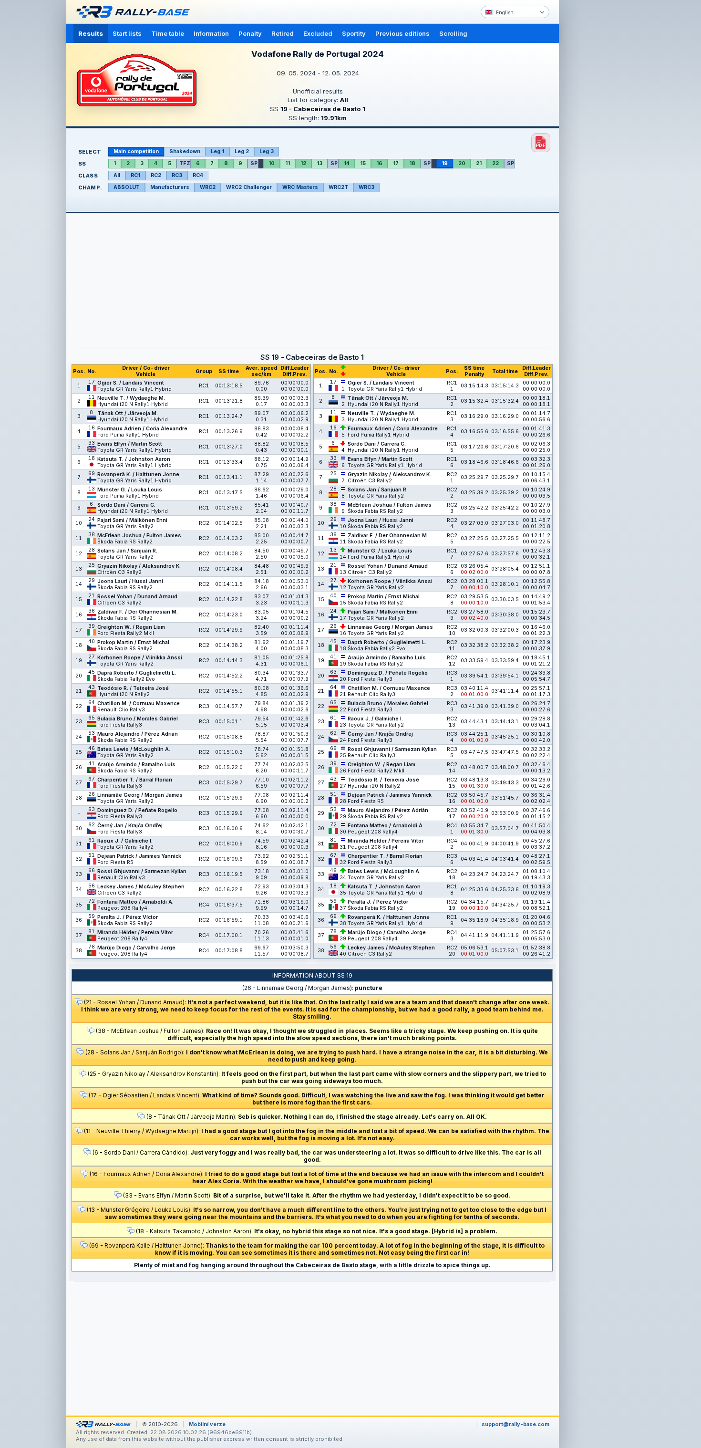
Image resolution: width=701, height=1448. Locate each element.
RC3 (177, 175)
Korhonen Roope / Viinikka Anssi (139, 658)
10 (271, 163)
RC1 (135, 175)
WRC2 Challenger (249, 187)
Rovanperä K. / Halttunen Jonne (138, 474)
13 (319, 163)
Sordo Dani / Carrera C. (126, 505)
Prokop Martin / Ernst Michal (133, 642)
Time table (167, 33)
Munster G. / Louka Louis (129, 490)
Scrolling (453, 33)
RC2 (156, 175)
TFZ (184, 163)
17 (396, 163)
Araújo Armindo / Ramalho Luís (136, 764)
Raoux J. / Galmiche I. (125, 841)
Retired (282, 33)
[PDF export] (540, 142)
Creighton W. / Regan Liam (131, 627)
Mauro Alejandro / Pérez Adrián (137, 734)
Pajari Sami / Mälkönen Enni (132, 520)
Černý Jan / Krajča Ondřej (130, 826)
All (116, 175)
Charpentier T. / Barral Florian (134, 780)
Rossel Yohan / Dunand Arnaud (137, 597)
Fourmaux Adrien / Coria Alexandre (142, 429)
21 (479, 163)
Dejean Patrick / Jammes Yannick (139, 856)
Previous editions (402, 33)
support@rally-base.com (515, 1424)
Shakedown (184, 151)
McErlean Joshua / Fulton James (139, 535)
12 (303, 163)
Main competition (136, 151)
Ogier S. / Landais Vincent (130, 383)
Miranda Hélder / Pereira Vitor (135, 932)
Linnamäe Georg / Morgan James (140, 795)
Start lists (127, 33)
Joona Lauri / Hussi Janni (130, 581)
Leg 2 (242, 151)
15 (363, 163)
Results (90, 33)
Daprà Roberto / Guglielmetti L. (136, 673)
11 (287, 163)
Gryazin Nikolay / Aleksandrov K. (139, 566)
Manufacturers (169, 187)
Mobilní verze (207, 1424)
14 (347, 163)
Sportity (354, 33)
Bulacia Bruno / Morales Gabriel (137, 719)
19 (445, 163)
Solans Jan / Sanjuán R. (127, 551)
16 (379, 163)
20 (461, 163)
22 (495, 163)
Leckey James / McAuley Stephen (141, 887)
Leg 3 (266, 151)
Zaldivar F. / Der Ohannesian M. (137, 612)
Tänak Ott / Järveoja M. (127, 413)
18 (412, 163)
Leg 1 (217, 151)
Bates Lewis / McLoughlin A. (133, 749)
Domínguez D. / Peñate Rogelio (137, 810)
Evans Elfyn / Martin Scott (129, 444)
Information (211, 33)
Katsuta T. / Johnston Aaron (133, 459)
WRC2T (338, 187)
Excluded (317, 33)
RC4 (198, 175)
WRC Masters (300, 187)
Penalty (250, 33)
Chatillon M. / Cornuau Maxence (138, 703)
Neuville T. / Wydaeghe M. (131, 398)
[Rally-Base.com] (135, 12)
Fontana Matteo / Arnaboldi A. (135, 902)
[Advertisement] (599, 148)
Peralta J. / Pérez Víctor (127, 917)
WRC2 (208, 187)
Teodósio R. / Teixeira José (133, 688)
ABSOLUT (126, 187)
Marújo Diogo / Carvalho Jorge (136, 948)
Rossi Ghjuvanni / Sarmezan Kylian (141, 871)
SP (254, 163)
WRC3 (366, 187)
